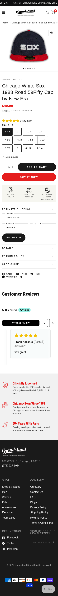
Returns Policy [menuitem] (38, 517)
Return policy (13, 256)
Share (7, 274)
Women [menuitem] (6, 497)
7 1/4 (40, 131)
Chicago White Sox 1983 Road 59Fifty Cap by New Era (27, 92)
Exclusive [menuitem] (7, 512)
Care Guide (10, 264)
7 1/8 (28, 131)
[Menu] (3, 12)
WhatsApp (9, 277)
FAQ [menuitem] (32, 497)
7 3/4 (42, 140)
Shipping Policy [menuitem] (39, 512)
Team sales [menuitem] (8, 517)
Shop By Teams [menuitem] (11, 486)
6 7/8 (7, 131)
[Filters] (44, 323)
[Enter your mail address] (53, 542)
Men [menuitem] (4, 492)
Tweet (21, 274)
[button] (11, 121)
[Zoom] (51, 33)
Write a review (20, 322)
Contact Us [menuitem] (36, 492)
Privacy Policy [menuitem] (38, 507)
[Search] (47, 12)
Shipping (6, 110)
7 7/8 (7, 148)
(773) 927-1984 (11, 465)
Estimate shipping (16, 209)
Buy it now (29, 177)
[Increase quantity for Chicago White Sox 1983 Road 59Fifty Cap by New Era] (12, 167)
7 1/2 (19, 140)
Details (8, 248)
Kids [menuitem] (4, 502)
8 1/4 (40, 148)
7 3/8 (7, 140)
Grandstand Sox (12, 79)
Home (5, 23)
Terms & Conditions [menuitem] (41, 522)
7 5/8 (31, 140)
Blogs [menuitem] (33, 502)
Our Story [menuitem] (35, 486)
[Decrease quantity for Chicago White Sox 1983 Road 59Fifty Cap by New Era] (5, 167)
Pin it (34, 274)
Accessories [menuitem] (9, 507)
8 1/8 (28, 148)
